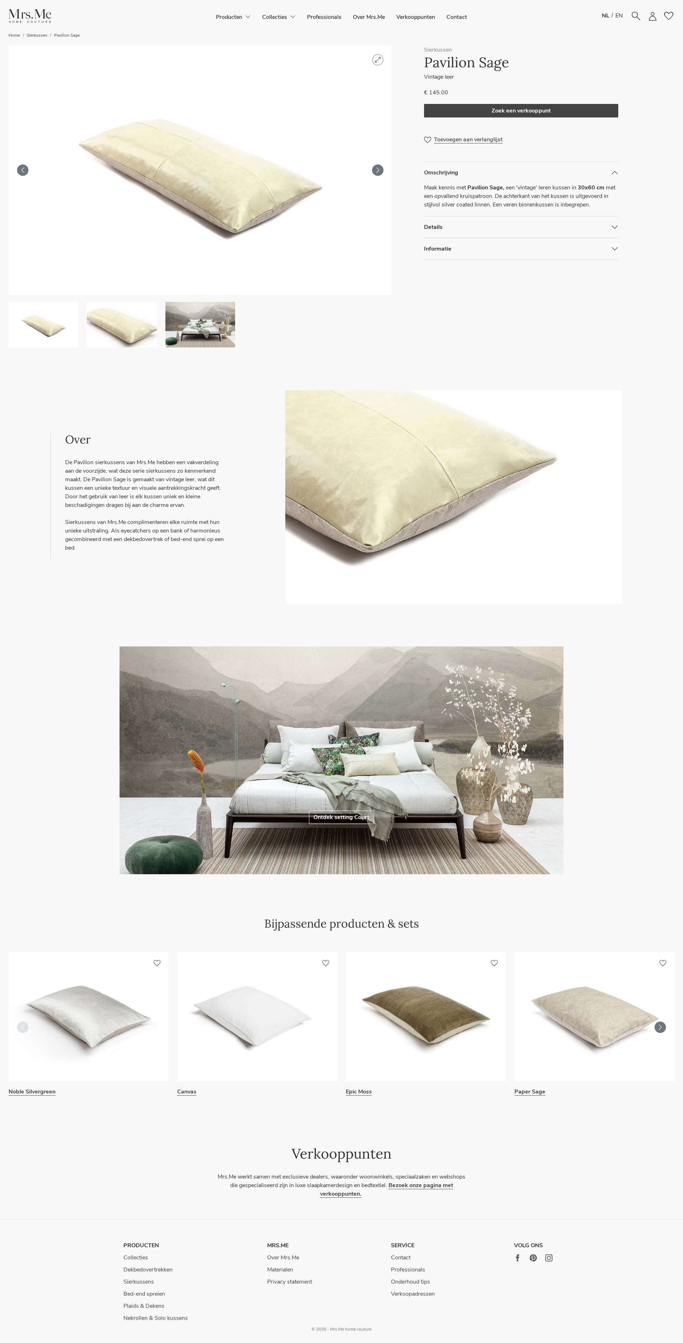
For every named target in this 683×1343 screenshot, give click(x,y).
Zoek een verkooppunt (521, 111)
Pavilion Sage (67, 35)
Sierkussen (37, 35)
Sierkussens (138, 1282)
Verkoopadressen (413, 1294)
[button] (30, 16)
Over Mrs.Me (369, 17)
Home (14, 35)
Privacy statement (289, 1282)
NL (605, 16)
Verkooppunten (415, 17)
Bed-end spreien (144, 1294)
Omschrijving (441, 173)
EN (619, 16)
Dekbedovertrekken (148, 1270)
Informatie (437, 249)
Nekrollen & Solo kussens (155, 1318)
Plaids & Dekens (143, 1306)
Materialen (280, 1270)
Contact (456, 17)
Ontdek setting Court (341, 817)
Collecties (135, 1257)
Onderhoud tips (410, 1282)
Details (433, 227)
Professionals (324, 17)
